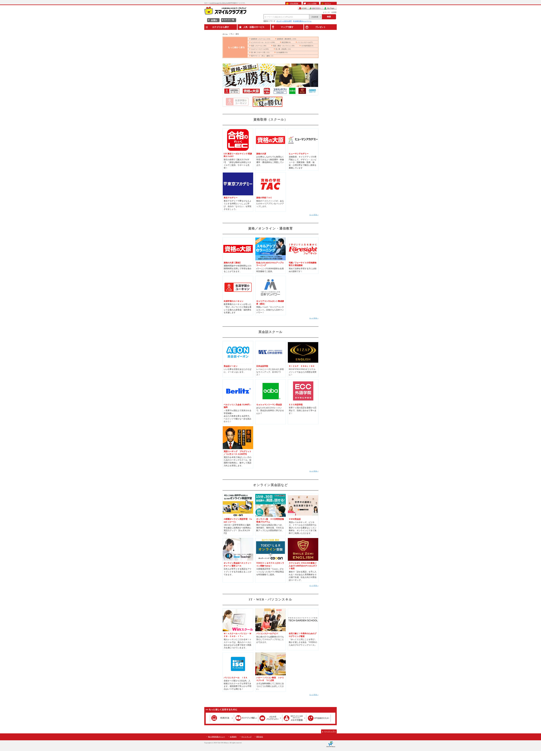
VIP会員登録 (294, 3)
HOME (303, 8)
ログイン (328, 3)
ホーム (225, 34)
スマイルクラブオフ (219, 3)
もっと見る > (313, 215)
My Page (329, 8)
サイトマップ (246, 737)
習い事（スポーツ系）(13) (260, 52)
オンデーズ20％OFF (284, 21)
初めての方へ (315, 8)
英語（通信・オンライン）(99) (283, 46)
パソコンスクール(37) (305, 42)
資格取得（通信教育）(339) (286, 39)
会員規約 (233, 737)
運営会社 (259, 737)
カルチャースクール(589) (260, 49)
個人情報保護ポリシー (216, 737)
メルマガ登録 (311, 3)
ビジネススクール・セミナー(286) (263, 42)
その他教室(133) (282, 52)
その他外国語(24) (307, 46)
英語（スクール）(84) (258, 46)
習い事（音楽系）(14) (283, 49)
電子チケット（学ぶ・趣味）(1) (262, 56)
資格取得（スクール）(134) (260, 39)
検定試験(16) (286, 42)
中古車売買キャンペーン (302, 21)
